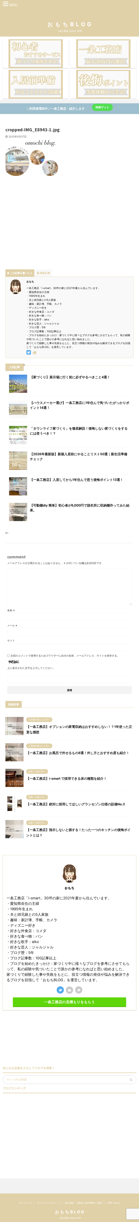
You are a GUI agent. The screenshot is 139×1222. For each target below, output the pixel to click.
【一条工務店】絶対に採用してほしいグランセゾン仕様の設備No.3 (75, 804)
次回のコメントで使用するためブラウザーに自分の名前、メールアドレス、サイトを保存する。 (64, 655)
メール (12, 625)
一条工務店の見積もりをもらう (69, 1002)
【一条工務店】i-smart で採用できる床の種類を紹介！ (66, 778)
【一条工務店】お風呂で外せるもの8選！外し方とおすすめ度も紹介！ (77, 753)
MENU (13, 4)
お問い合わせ (113, 1202)
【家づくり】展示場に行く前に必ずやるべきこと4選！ (70, 377)
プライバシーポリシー (47, 1202)
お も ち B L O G (69, 24)
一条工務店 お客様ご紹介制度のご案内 (82, 1202)
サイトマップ (25, 1202)
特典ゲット (102, 107)
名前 (11, 610)
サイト (11, 640)
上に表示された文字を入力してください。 (31, 667)
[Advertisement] (69, 218)
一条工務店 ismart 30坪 (69, 1218)
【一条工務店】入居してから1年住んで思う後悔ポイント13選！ (76, 480)
